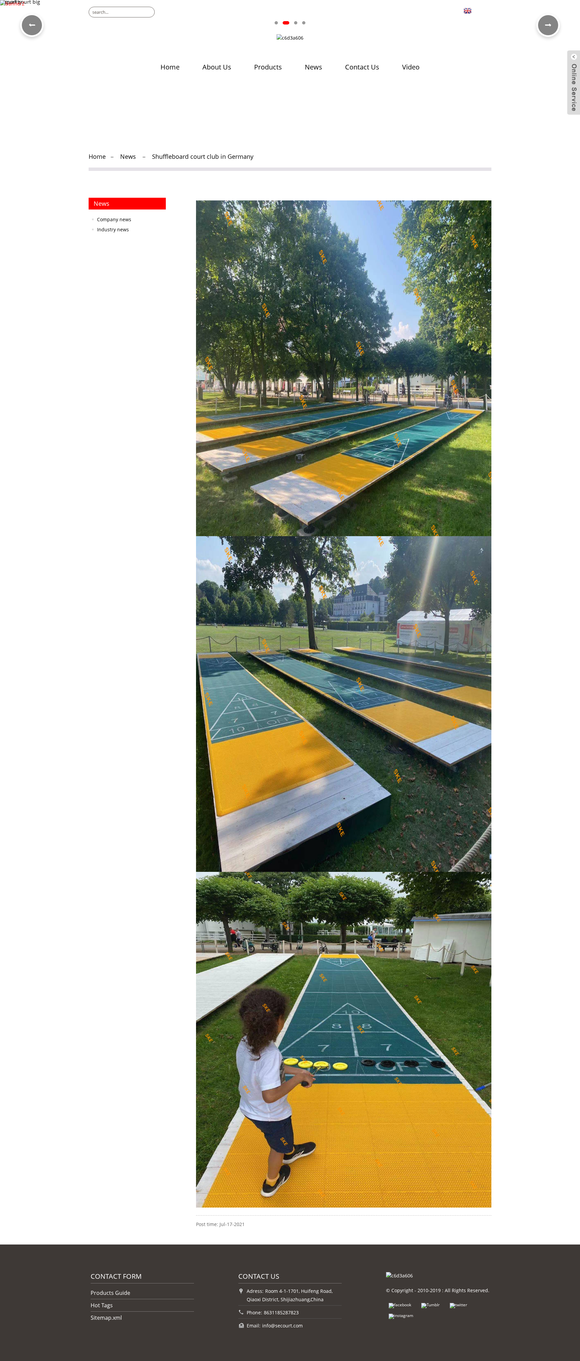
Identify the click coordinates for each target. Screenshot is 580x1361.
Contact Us (362, 67)
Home (170, 67)
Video (411, 67)
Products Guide (110, 1293)
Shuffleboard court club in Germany (202, 156)
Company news (114, 219)
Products (268, 67)
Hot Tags (102, 1305)
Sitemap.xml (106, 1317)
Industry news (113, 229)
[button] (276, 22)
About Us (216, 67)
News (313, 67)
